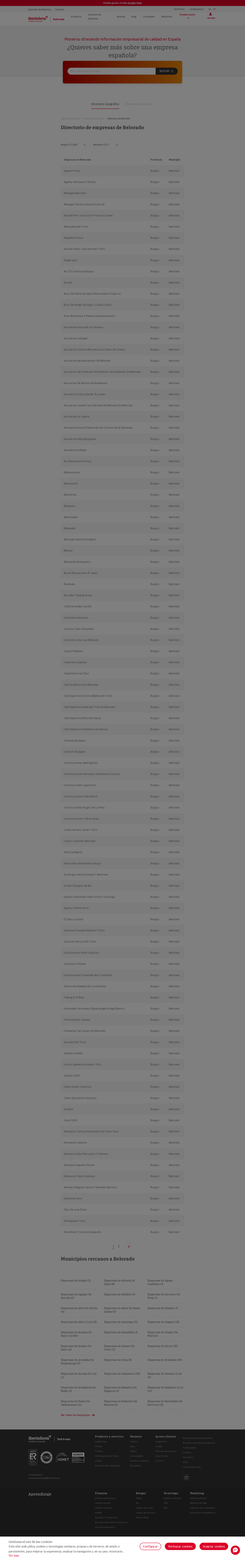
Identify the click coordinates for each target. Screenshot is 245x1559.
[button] (235, 1550)
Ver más (14, 1555)
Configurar (150, 1546)
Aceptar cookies (214, 1546)
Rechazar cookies (180, 1546)
